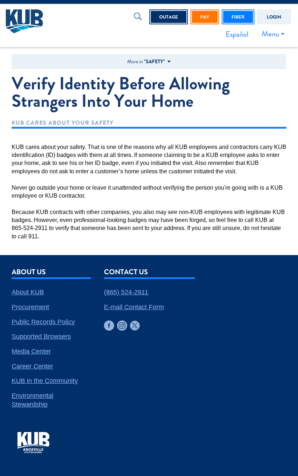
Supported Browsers (41, 336)
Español (237, 34)
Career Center (32, 366)
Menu (270, 33)
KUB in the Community (45, 380)
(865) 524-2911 (126, 292)
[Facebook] (109, 325)
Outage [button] (168, 16)
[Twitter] (135, 325)
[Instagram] (122, 325)
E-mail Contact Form (134, 307)
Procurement (30, 307)
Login (274, 16)
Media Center (31, 351)
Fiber (238, 16)
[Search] (139, 17)
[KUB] (45, 21)
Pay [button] (204, 16)
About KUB (28, 292)
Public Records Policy (43, 322)
